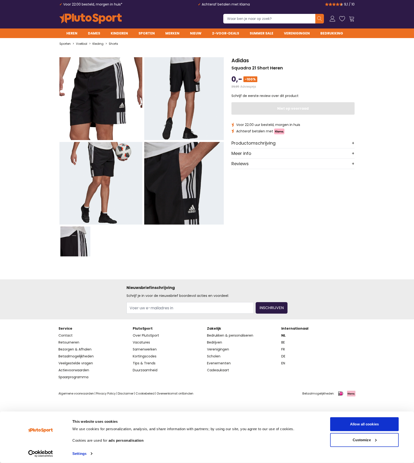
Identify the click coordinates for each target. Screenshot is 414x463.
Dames (94, 33)
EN (283, 363)
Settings (79, 454)
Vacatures (141, 342)
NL (283, 335)
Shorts (113, 44)
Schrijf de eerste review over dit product (265, 95)
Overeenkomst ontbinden (175, 393)
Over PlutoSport (146, 335)
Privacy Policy (106, 393)
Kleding (98, 44)
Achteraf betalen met (255, 131)
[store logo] (90, 19)
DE (283, 356)
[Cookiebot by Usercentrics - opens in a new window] (41, 453)
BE (283, 342)
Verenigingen (297, 33)
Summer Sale (261, 33)
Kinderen (119, 33)
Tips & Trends (144, 363)
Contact (65, 335)
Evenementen (219, 363)
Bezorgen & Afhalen (75, 349)
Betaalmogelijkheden (76, 356)
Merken (172, 33)
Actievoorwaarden (73, 370)
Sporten (146, 33)
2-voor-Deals (225, 33)
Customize (362, 440)
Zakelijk (214, 328)
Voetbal (81, 44)
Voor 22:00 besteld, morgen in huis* (92, 4)
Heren (71, 33)
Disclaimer (125, 393)
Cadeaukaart (218, 370)
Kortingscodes (144, 356)
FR (283, 349)
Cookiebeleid (145, 393)
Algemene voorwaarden (76, 393)
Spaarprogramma (73, 377)
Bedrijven (214, 342)
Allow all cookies (364, 424)
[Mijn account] (332, 19)
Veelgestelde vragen (75, 363)
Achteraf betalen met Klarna (226, 4)
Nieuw (195, 33)
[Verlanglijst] (342, 19)
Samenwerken (145, 349)
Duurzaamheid (145, 370)
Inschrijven (271, 308)
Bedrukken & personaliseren (230, 335)
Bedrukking (331, 33)
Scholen (213, 356)
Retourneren (68, 342)
